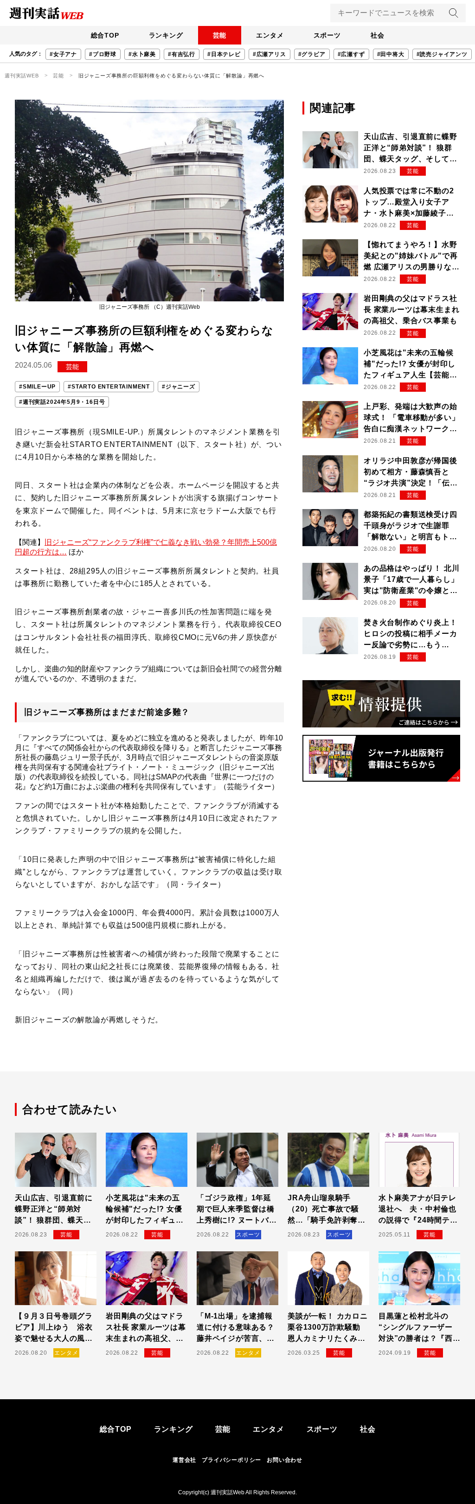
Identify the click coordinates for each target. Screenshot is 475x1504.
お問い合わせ (284, 1460)
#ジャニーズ (178, 386)
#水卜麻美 (142, 54)
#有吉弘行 (181, 54)
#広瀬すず (351, 54)
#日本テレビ (224, 54)
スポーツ (327, 35)
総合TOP (105, 35)
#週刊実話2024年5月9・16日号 (62, 402)
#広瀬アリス (269, 54)
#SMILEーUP (37, 386)
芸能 (220, 35)
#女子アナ (63, 54)
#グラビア (312, 54)
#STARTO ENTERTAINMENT (109, 386)
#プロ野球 (102, 54)
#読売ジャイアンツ (442, 54)
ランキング (166, 35)
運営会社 (184, 1460)
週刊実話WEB (22, 75)
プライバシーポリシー (231, 1460)
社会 (378, 35)
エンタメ (269, 35)
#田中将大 (390, 54)
